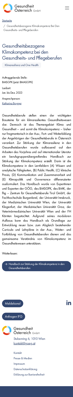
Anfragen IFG (13, 316)
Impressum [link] (19, 364)
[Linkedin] (68, 303)
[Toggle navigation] (67, 8)
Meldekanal (12, 303)
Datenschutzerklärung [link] (25, 369)
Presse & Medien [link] (23, 358)
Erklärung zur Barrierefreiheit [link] (29, 374)
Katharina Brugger (12, 103)
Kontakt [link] (18, 353)
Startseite (7, 20)
